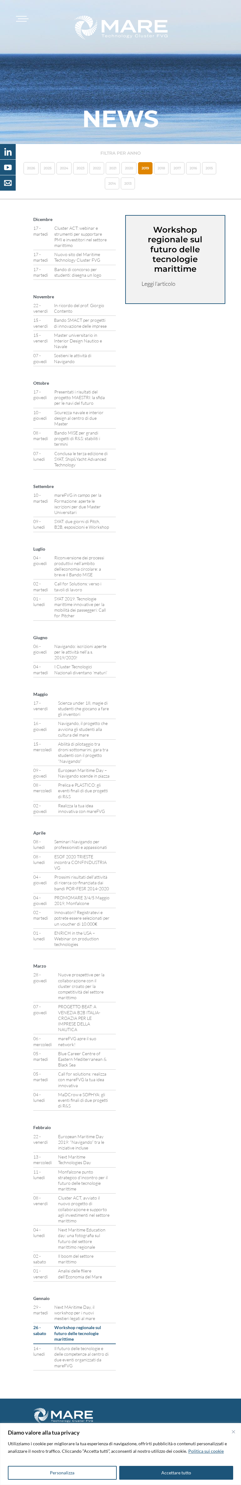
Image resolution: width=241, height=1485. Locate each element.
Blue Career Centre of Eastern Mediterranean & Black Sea (82, 1059)
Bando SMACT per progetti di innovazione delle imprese (80, 322)
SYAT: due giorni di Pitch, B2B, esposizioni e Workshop (81, 524)
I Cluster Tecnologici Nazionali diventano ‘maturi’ (80, 669)
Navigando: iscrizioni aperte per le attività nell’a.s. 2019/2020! (80, 652)
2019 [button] (145, 168)
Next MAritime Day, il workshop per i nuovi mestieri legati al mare (74, 1312)
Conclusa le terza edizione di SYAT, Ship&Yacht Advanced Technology (81, 459)
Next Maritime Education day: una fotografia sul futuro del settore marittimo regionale (81, 1238)
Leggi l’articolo (158, 283)
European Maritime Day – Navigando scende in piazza (84, 773)
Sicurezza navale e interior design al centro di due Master (79, 418)
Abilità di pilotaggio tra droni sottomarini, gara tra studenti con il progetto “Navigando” (83, 752)
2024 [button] (64, 168)
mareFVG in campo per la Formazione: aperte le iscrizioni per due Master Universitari (77, 503)
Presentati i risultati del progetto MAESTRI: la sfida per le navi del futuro (79, 397)
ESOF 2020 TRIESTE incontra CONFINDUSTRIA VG (80, 862)
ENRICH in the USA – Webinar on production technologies (76, 938)
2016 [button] (193, 168)
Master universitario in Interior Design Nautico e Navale (78, 340)
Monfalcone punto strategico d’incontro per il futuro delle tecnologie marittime (83, 1180)
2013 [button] (127, 183)
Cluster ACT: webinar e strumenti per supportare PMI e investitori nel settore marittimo (80, 236)
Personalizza (62, 1472)
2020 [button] (129, 168)
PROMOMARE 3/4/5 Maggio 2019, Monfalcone (82, 900)
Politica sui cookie (206, 1451)
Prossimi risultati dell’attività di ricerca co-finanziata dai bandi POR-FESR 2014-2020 (81, 882)
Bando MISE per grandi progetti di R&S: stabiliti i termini (77, 438)
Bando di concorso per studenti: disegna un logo (77, 272)
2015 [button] (209, 168)
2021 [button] (112, 168)
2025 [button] (47, 168)
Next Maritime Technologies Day (74, 1159)
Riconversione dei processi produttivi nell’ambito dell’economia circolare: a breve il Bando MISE (79, 566)
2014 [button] (112, 183)
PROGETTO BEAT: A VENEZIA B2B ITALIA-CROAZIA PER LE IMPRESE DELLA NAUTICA (79, 1018)
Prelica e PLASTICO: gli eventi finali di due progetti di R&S (83, 790)
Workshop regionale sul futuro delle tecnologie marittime (77, 1333)
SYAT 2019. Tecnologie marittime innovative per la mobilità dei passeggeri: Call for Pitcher (80, 607)
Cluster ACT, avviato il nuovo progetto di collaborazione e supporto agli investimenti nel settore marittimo (84, 1209)
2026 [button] (31, 168)
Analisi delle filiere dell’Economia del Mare (80, 1273)
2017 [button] (177, 168)
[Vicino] (233, 1432)
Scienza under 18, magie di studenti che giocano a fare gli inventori (83, 708)
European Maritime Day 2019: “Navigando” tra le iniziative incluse (81, 1142)
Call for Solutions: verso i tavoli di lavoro (77, 586)
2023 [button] (80, 168)
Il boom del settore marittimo (76, 1258)
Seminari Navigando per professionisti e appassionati (80, 844)
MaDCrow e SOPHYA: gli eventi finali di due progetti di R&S (83, 1100)
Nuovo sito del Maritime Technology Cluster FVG (77, 257)
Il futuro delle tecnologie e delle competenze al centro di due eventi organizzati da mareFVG (81, 1357)
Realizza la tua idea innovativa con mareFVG (81, 808)
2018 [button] (161, 168)
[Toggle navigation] (21, 19)
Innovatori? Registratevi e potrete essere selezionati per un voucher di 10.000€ (82, 918)
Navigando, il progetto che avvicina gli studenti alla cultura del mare (83, 729)
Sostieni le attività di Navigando (72, 358)
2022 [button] (97, 168)
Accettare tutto (176, 1472)
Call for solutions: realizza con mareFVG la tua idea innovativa (82, 1079)
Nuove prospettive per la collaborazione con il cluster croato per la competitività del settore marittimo (81, 986)
